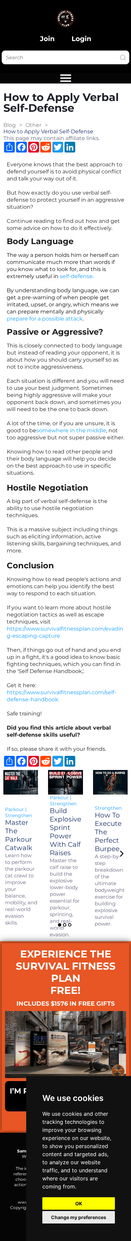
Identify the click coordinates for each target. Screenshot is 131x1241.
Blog (9, 125)
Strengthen (18, 815)
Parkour (14, 809)
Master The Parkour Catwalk (18, 835)
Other (33, 125)
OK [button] (78, 1203)
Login (81, 38)
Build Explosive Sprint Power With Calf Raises (65, 832)
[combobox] (65, 57)
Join (47, 38)
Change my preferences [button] (78, 1217)
